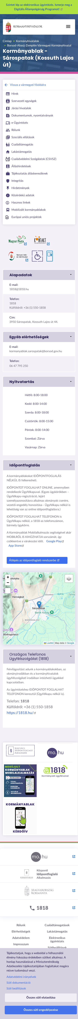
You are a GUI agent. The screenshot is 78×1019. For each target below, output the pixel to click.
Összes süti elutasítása (40, 997)
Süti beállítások (16, 988)
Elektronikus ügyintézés (57, 939)
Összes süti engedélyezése (41, 1009)
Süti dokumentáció (18, 982)
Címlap (7, 41)
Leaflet (49, 642)
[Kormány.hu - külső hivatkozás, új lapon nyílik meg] (39, 891)
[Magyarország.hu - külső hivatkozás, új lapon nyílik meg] (39, 857)
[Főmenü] (68, 26)
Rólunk (21, 925)
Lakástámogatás (57, 931)
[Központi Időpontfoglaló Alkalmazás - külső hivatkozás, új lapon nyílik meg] (39, 874)
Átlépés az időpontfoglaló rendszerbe (32, 560)
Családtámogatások (57, 925)
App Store (15, 545)
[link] (39, 656)
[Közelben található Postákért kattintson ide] (17, 239)
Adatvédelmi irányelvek (21, 976)
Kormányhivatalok (27, 27)
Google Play (53, 541)
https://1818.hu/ (20, 713)
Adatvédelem (21, 937)
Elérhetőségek (21, 931)
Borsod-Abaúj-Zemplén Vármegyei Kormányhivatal (39, 45)
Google (70, 642)
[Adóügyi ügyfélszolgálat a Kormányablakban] (18, 256)
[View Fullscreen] (8, 590)
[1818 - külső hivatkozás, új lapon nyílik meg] (39, 908)
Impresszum (21, 944)
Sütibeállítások (57, 947)
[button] (39, 275)
